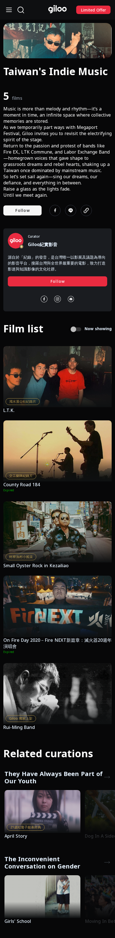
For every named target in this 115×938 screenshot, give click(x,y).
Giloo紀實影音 (43, 244)
